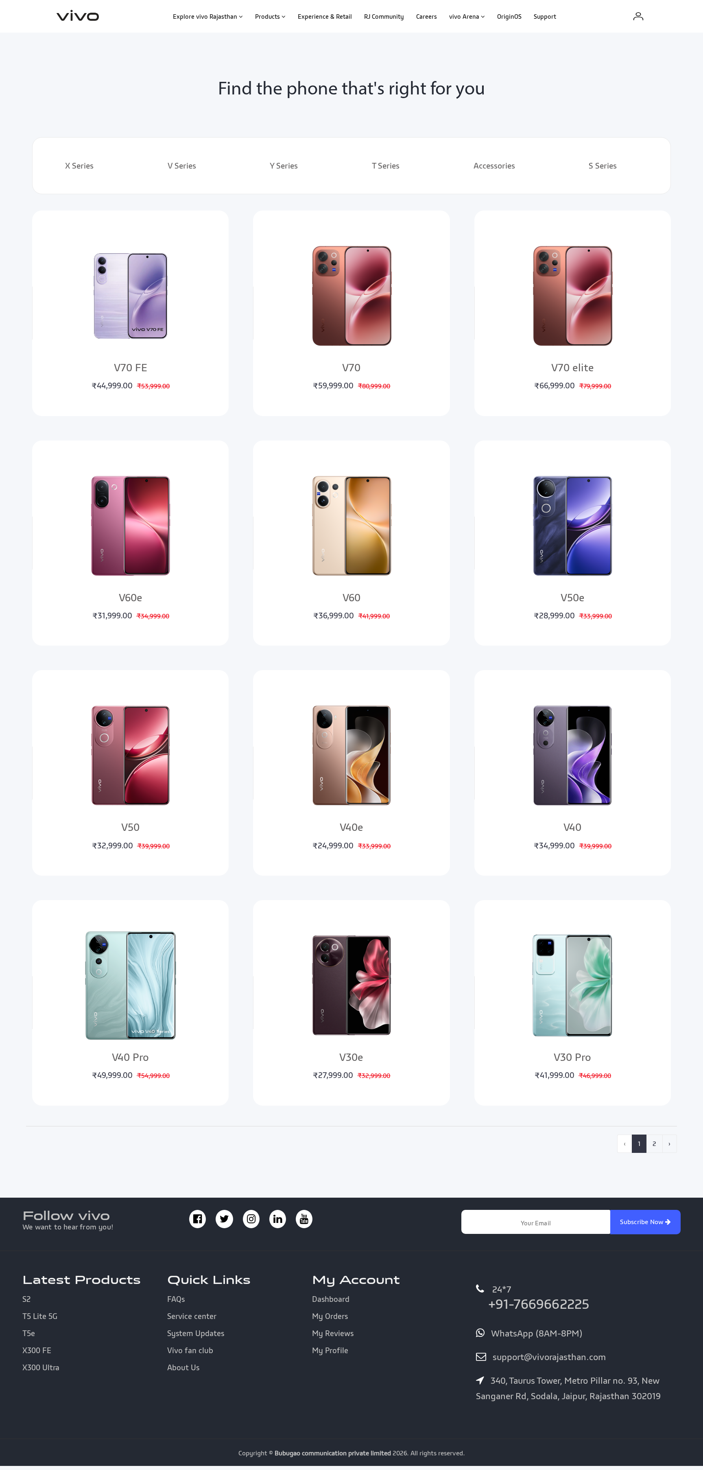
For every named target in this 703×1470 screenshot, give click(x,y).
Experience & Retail (325, 16)
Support (545, 16)
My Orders (330, 1316)
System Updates (195, 1333)
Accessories (494, 166)
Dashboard (330, 1299)
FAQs (176, 1299)
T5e (28, 1333)
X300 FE (36, 1350)
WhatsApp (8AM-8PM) (535, 1333)
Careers (426, 16)
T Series (386, 166)
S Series (603, 166)
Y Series (284, 166)
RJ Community (384, 16)
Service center (191, 1316)
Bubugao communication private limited (333, 1453)
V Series (182, 166)
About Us (183, 1367)
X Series (79, 166)
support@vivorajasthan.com (548, 1357)
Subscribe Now (643, 1222)
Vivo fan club (190, 1350)
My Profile (330, 1350)
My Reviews (333, 1333)
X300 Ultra (40, 1367)
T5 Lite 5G (39, 1316)
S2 (26, 1299)
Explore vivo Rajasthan (205, 16)
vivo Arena (464, 16)
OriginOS (509, 16)
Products (267, 16)
